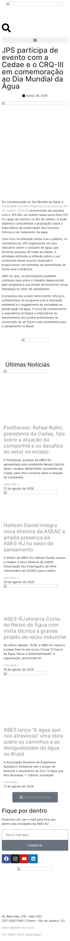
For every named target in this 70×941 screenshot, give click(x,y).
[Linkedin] (33, 858)
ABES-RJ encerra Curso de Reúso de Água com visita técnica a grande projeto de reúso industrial (35, 628)
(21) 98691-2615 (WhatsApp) (21, 934)
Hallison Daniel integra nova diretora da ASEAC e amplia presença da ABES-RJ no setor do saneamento (34, 537)
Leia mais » (11, 484)
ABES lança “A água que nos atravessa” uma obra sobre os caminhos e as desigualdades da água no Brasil (33, 742)
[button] (35, 40)
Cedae (6, 206)
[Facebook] (6, 858)
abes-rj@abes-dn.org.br (18, 927)
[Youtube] (24, 858)
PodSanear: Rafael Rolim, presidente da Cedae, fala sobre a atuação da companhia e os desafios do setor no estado (34, 440)
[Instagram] (15, 858)
